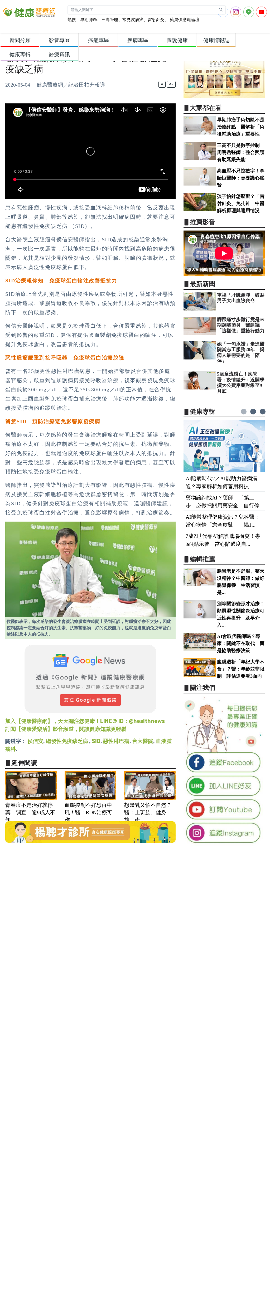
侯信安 (35, 741)
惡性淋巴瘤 (116, 741)
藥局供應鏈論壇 (184, 19)
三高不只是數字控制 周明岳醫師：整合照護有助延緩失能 (240, 152)
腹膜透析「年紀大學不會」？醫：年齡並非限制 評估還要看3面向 (240, 669)
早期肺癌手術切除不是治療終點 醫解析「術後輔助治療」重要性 (240, 127)
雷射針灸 (156, 19)
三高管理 (109, 19)
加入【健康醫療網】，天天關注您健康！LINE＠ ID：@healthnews (85, 721)
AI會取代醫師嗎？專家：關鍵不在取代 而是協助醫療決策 (240, 643)
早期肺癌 (88, 19)
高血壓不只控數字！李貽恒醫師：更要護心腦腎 (240, 178)
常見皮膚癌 (132, 19)
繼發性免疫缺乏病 (67, 741)
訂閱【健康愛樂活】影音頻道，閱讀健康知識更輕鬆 (66, 729)
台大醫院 (142, 741)
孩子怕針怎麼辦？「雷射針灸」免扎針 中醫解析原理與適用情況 (240, 203)
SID (96, 741)
